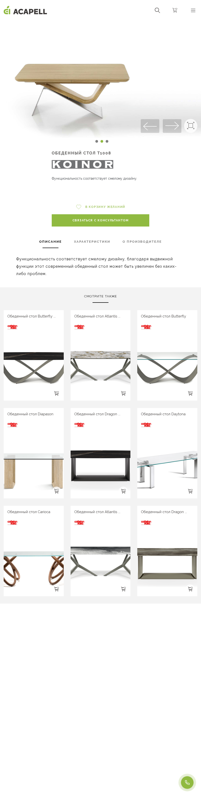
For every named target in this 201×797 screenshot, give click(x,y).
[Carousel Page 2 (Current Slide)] (101, 141)
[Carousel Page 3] (107, 141)
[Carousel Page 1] (96, 141)
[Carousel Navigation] (100, 23)
